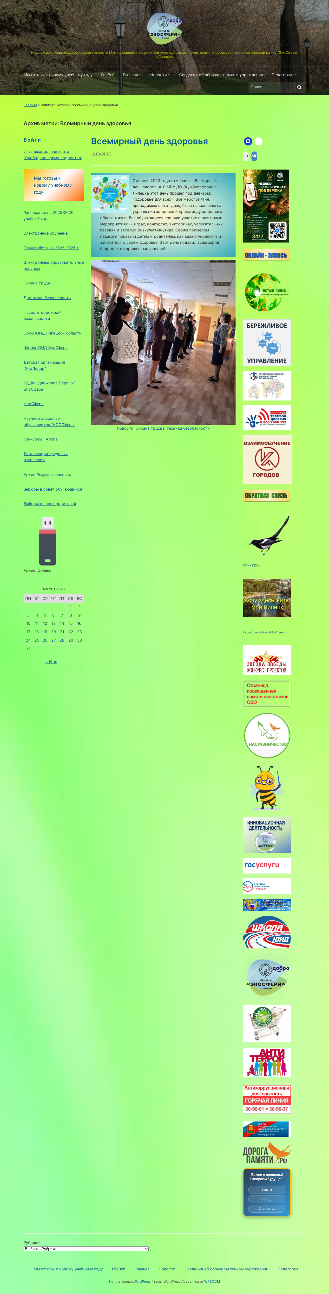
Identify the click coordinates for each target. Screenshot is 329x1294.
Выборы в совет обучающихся (53, 489)
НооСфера (34, 403)
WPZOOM (212, 1281)
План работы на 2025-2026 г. (51, 247)
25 (36, 640)
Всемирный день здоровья (149, 141)
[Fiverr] (258, 141)
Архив (52, 439)
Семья (267, 1190)
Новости (158, 74)
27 (53, 640)
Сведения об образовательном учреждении (221, 74)
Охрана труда (37, 283)
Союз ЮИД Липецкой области (53, 333)
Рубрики (32, 1242)
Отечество (267, 1208)
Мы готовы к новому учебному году (58, 74)
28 (61, 640)
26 (45, 640)
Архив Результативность (47, 474)
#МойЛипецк (277, 632)
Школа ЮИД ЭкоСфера (46, 347)
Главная (130, 74)
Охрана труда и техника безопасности (173, 428)
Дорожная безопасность (47, 297)
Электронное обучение (46, 233)
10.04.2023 (101, 153)
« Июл (51, 661)
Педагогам (282, 74)
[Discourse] (248, 141)
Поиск (299, 87)
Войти (32, 140)
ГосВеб (107, 74)
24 (28, 640)
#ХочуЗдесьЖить (255, 632)
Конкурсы (33, 439)
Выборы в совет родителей (50, 503)
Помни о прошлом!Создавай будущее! (267, 1176)
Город (266, 1199)
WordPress (142, 1281)
